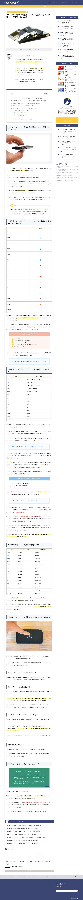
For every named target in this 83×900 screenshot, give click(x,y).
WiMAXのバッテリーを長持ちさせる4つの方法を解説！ (26, 108)
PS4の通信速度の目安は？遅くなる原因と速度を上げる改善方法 (23, 840)
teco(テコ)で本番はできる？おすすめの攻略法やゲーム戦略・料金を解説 (68, 137)
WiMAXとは (56, 2)
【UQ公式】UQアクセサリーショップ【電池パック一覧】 (24, 500)
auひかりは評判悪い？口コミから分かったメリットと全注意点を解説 (24, 834)
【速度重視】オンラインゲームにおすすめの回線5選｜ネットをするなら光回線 (26, 837)
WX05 (8, 237)
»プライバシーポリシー (61, 883)
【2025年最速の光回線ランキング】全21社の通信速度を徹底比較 (23, 828)
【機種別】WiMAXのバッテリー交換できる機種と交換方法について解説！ (30, 100)
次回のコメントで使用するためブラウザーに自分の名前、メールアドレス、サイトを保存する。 (28, 861)
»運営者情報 (58, 886)
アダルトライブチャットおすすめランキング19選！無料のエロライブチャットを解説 (68, 156)
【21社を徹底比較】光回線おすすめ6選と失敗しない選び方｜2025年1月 (25, 825)
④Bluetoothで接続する (19, 115)
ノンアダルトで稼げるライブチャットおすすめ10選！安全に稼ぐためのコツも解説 (68, 149)
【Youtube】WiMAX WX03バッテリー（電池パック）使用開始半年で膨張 (28, 361)
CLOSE (45, 93)
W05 (8, 270)
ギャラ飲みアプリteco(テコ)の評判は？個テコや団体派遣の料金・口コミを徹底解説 (68, 143)
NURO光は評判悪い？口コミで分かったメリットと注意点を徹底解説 (24, 831)
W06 (8, 232)
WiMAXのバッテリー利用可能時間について (23, 105)
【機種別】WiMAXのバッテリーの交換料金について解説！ (26, 103)
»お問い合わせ (59, 884)
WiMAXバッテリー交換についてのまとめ (22, 119)
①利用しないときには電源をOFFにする (23, 110)
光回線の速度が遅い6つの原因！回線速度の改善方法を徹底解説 (23, 843)
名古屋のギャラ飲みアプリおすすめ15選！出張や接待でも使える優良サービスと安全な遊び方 (68, 131)
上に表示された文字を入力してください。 (14, 866)
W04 (8, 276)
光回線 (48, 2)
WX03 (8, 248)
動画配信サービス (73, 2)
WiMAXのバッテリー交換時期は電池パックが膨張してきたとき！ (28, 98)
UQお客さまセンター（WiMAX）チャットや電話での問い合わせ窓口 (27, 446)
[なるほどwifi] (12, 3)
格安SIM (64, 2)
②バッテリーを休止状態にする (20, 112)
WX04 (8, 243)
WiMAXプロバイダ (25, 455)
